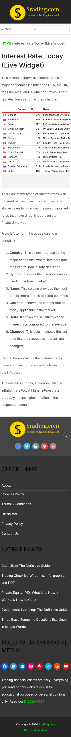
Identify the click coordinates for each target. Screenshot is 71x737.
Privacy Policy (12, 524)
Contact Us (10, 534)
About (6, 485)
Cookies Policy (12, 494)
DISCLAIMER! (34, 701)
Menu (8, 28)
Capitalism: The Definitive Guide (25, 566)
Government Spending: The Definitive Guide (34, 610)
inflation (13, 372)
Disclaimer (9, 514)
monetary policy (36, 365)
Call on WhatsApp (35, 730)
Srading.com (47, 724)
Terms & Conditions (16, 504)
